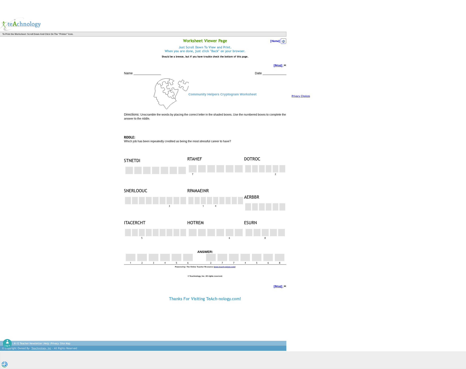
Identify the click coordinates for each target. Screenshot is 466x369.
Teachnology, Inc (41, 348)
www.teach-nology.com (224, 267)
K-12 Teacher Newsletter (28, 343)
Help (46, 343)
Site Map (65, 343)
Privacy (55, 343)
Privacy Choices (301, 96)
